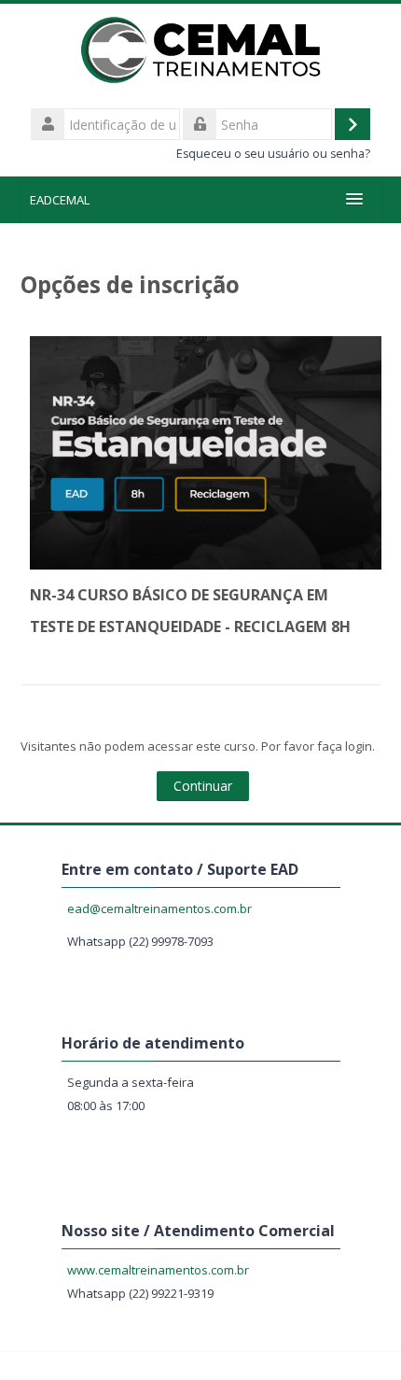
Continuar (202, 786)
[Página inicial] (201, 53)
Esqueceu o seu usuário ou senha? (273, 154)
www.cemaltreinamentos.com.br (158, 1269)
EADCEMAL (60, 199)
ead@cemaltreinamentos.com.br (159, 908)
